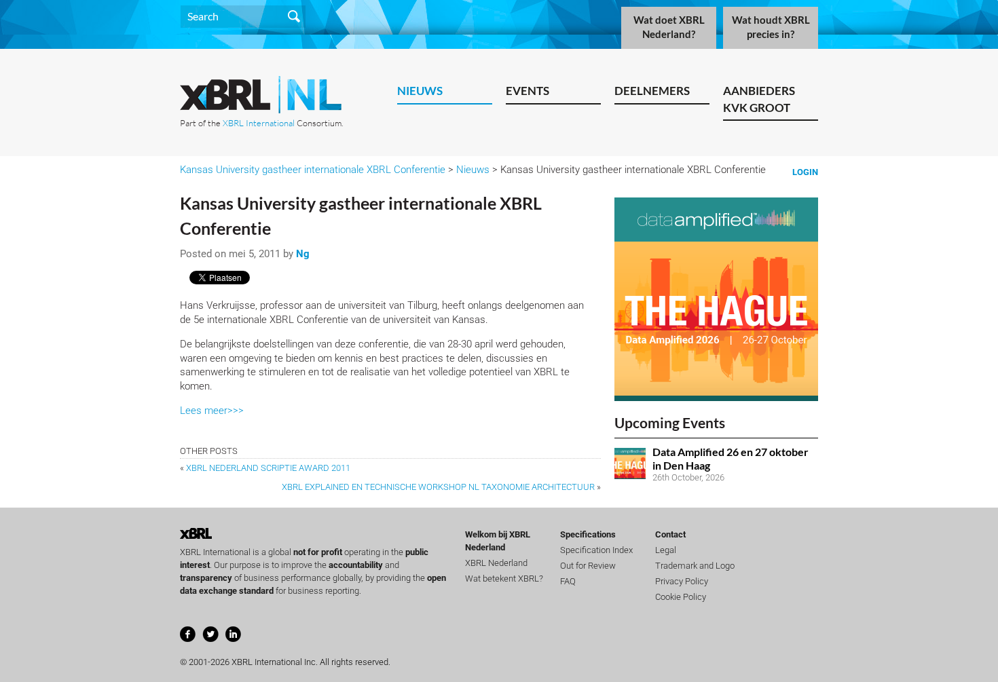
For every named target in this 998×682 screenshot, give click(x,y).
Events (527, 90)
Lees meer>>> (212, 410)
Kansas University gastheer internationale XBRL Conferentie (312, 170)
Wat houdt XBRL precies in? (771, 27)
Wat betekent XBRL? (504, 578)
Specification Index (596, 550)
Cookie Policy (680, 597)
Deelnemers (652, 90)
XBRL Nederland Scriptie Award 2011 (268, 468)
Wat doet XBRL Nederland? (669, 27)
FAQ (568, 581)
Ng (303, 254)
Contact (670, 534)
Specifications (588, 534)
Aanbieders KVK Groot (759, 99)
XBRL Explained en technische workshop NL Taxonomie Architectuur (438, 487)
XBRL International (259, 122)
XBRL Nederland (496, 563)
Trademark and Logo (695, 566)
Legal (665, 550)
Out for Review (588, 566)
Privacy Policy (681, 581)
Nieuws (420, 90)
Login (805, 172)
